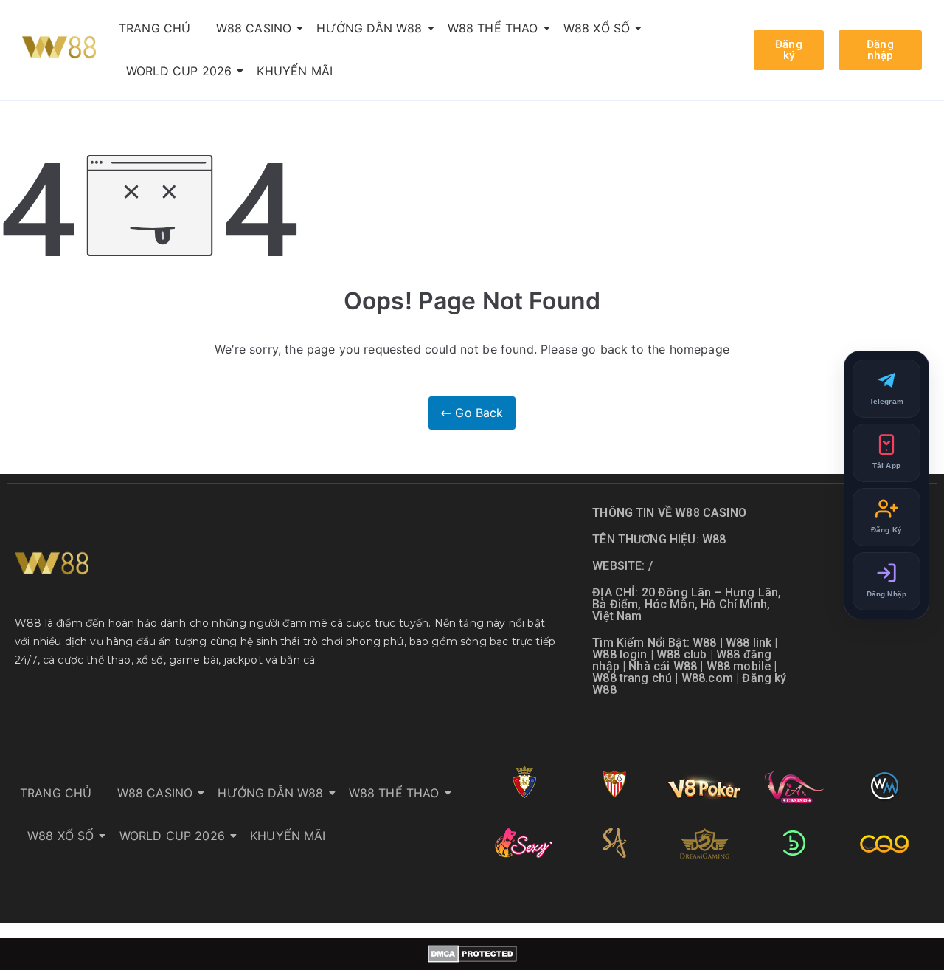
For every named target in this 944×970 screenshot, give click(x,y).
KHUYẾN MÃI (295, 70)
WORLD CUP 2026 (179, 70)
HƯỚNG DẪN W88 (369, 28)
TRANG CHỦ (154, 28)
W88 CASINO (254, 28)
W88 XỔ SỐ (596, 28)
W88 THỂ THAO (493, 28)
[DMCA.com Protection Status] (472, 954)
